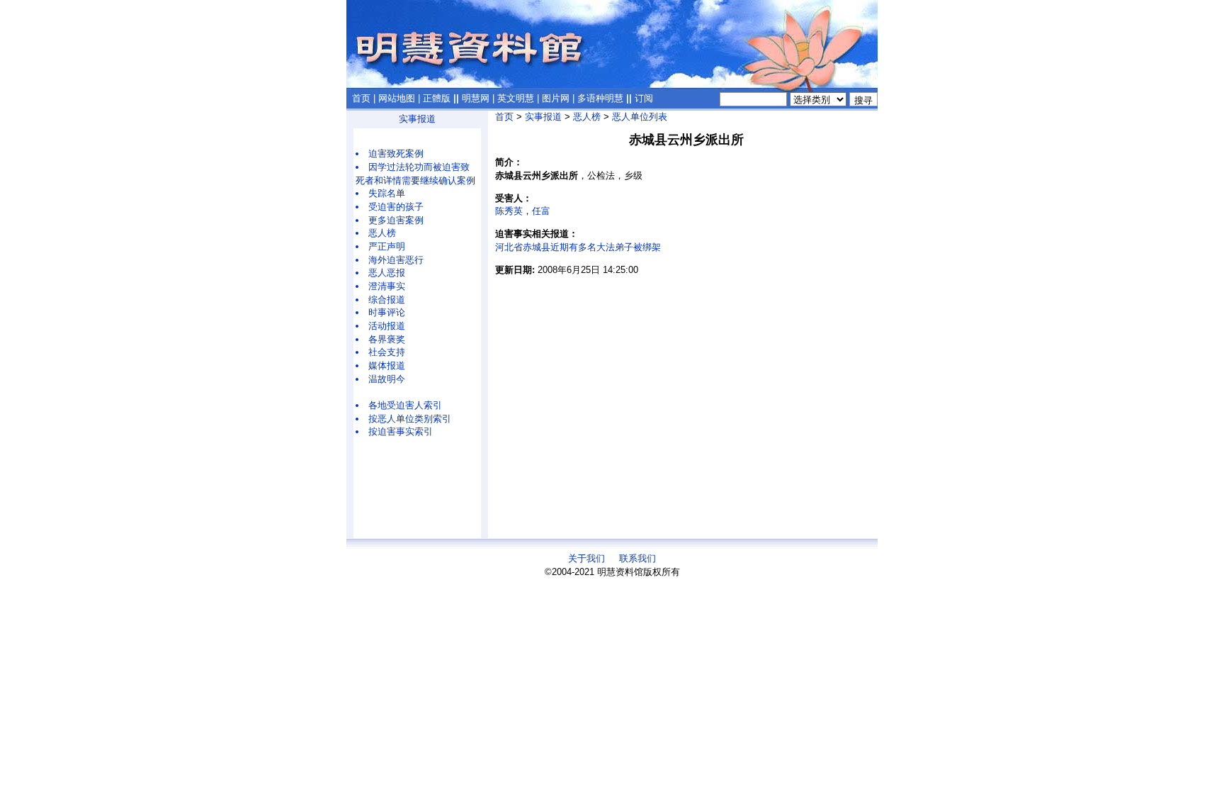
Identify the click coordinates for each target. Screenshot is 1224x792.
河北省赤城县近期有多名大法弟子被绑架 (578, 247)
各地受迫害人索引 (405, 405)
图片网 (556, 98)
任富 (541, 211)
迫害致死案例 (396, 153)
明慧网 (475, 98)
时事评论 (386, 312)
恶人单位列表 (639, 116)
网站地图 (396, 98)
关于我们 (586, 558)
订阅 (644, 98)
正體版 (436, 98)
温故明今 (386, 379)
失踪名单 (386, 193)
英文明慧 (515, 98)
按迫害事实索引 (400, 431)
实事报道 (417, 118)
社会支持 (386, 352)
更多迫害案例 (396, 220)
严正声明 (386, 246)
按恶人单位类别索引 (409, 418)
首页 (361, 98)
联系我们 (637, 558)
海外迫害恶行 (396, 260)
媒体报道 (386, 365)
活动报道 (386, 325)
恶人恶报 (386, 272)
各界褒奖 (386, 339)
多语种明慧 (600, 98)
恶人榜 (382, 233)
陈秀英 (509, 211)
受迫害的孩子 (396, 206)
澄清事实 (386, 286)
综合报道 (386, 299)
